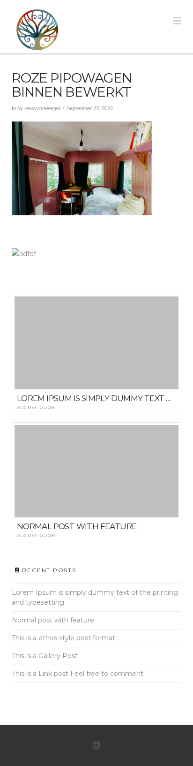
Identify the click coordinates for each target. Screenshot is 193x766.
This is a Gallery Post (45, 656)
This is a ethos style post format (63, 638)
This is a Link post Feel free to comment (77, 673)
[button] (177, 21)
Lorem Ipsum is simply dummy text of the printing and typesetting (95, 597)
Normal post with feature (53, 620)
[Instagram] (96, 745)
